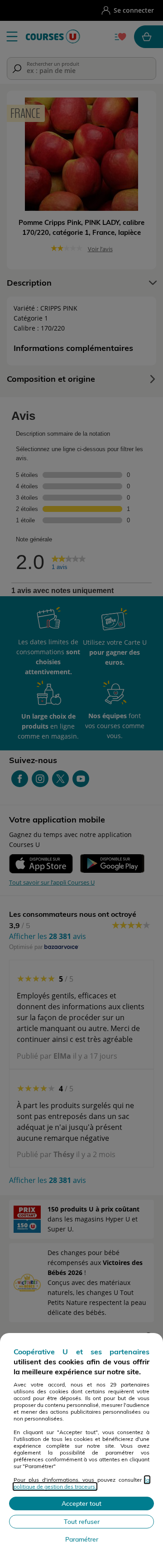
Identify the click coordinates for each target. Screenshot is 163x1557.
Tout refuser (82, 1522)
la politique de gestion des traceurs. (81, 1483)
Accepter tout (81, 1503)
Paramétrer (81, 1539)
